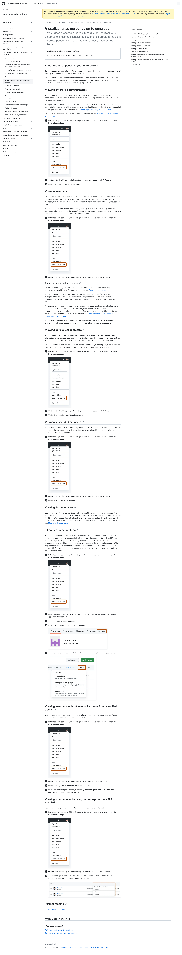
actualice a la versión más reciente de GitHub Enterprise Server (113, 14)
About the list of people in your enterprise (70, 65)
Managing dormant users (58, 523)
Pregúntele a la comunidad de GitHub (60, 930)
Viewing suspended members (63, 422)
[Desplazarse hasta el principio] (177, 950)
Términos (64, 947)
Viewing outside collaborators (63, 329)
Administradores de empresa (55, 22)
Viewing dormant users (59, 507)
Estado (80, 947)
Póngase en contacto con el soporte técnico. (62, 933)
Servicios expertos (97, 947)
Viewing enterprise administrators (66, 89)
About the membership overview (61, 283)
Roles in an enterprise (97, 290)
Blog (106, 947)
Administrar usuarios (104, 22)
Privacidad (72, 947)
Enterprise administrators (16, 14)
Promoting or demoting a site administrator (97, 109)
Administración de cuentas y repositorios (81, 22)
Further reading (54, 903)
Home (7, 10)
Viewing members (56, 191)
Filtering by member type (60, 530)
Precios (86, 947)
